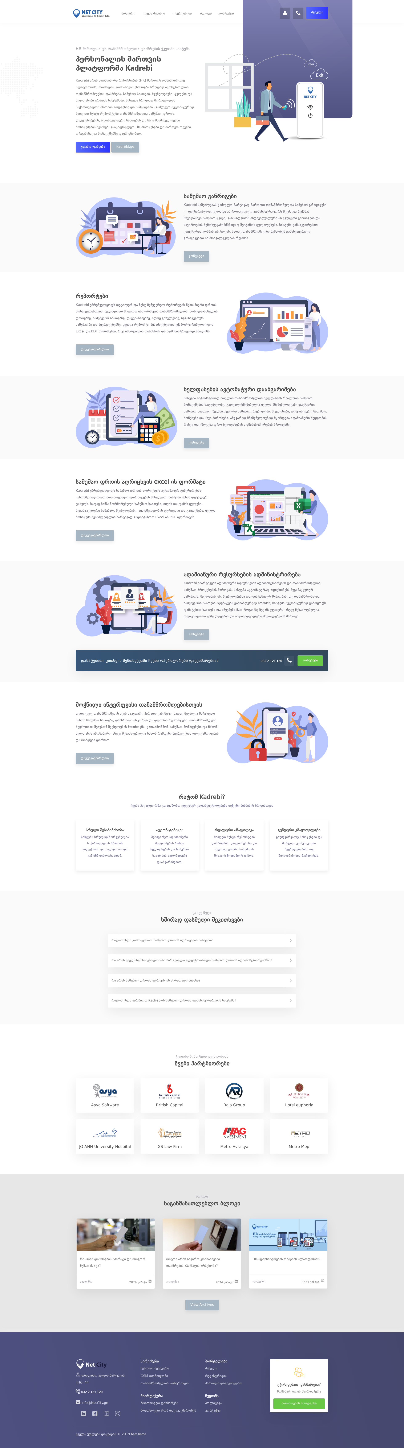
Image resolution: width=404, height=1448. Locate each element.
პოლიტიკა (213, 1403)
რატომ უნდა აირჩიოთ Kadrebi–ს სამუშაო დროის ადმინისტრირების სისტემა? (174, 1000)
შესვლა (317, 12)
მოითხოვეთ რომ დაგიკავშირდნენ (168, 1410)
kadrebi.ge (125, 147)
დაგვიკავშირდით (95, 349)
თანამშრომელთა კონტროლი (165, 1383)
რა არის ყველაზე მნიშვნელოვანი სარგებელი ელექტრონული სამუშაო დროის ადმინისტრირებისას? (192, 960)
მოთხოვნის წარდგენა (299, 1403)
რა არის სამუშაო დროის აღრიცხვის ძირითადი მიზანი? (156, 980)
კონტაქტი (226, 13)
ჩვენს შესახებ (154, 13)
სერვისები (183, 13)
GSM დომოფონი (154, 1376)
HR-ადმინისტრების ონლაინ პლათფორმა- (286, 1259)
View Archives (202, 1305)
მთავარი (128, 13)
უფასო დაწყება (93, 147)
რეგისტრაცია (216, 1376)
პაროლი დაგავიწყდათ (223, 1383)
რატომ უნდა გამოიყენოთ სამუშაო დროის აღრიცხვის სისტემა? (162, 940)
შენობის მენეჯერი (155, 1368)
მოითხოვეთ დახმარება (159, 1403)
